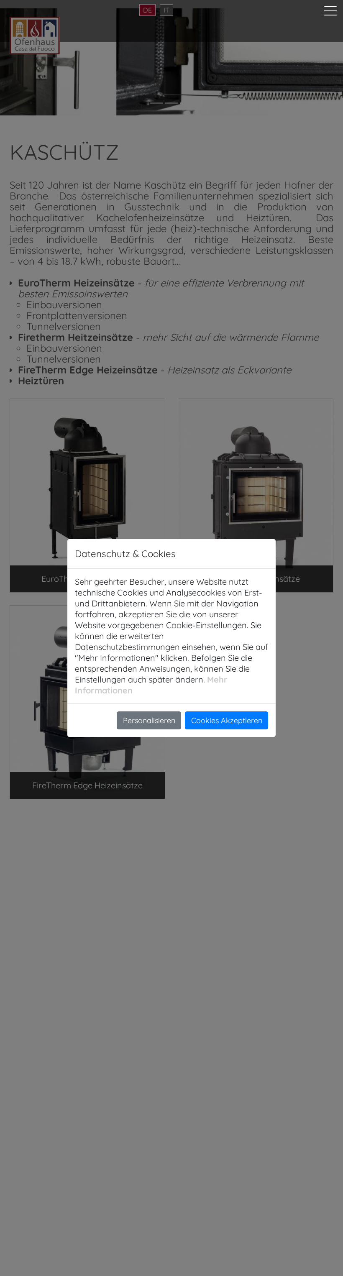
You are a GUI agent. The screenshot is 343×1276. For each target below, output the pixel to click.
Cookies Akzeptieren (226, 720)
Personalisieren (149, 720)
